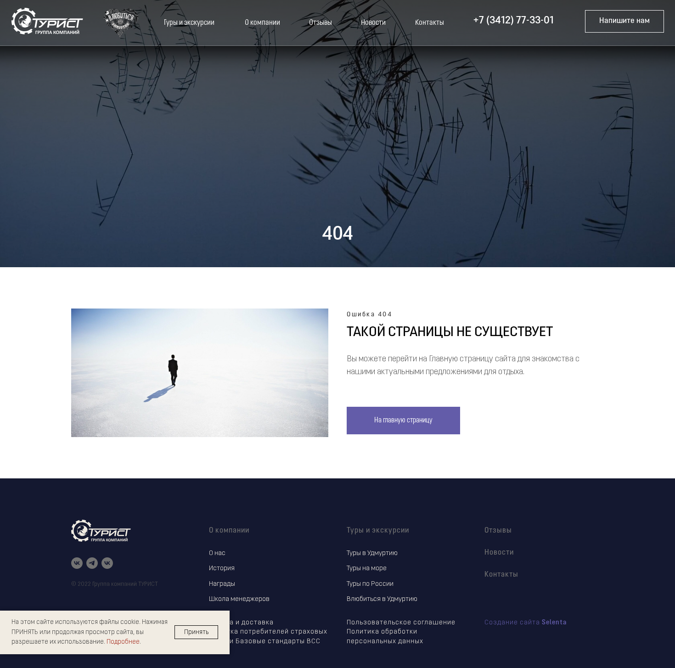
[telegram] (92, 563)
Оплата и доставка (241, 622)
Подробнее (123, 642)
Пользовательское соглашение (401, 622)
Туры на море (367, 568)
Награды (222, 584)
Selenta (554, 622)
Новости (499, 552)
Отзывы (498, 530)
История (222, 568)
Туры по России (370, 584)
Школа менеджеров (239, 599)
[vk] (77, 563)
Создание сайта (513, 622)
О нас (217, 553)
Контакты (501, 574)
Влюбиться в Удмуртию (382, 599)
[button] (624, 21)
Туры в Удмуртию (372, 553)
